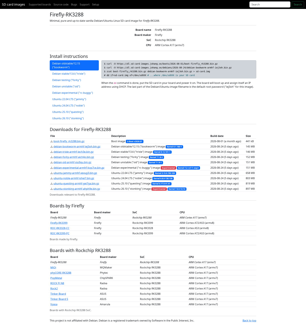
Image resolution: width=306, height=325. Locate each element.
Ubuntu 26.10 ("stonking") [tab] (68, 118)
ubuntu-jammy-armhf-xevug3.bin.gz (75, 173)
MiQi (53, 267)
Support (85, 4)
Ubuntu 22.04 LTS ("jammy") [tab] (69, 99)
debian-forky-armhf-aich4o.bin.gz (74, 157)
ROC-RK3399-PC (59, 233)
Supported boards (40, 4)
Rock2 (54, 288)
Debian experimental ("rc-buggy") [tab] (72, 93)
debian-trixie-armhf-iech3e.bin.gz (74, 151)
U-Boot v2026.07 (134, 141)
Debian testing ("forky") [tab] (66, 80)
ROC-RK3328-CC (59, 228)
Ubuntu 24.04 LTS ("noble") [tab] (68, 105)
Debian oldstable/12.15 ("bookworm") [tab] (66, 65)
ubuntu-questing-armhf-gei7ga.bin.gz (76, 183)
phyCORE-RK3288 (60, 272)
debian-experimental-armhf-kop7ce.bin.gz (79, 167)
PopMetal (56, 278)
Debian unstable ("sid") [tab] (66, 86)
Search (298, 4)
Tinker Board (58, 294)
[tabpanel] (178, 74)
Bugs (74, 4)
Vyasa (53, 304)
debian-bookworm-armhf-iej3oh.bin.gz (77, 146)
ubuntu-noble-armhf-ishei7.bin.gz (74, 178)
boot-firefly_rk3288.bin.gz (69, 141)
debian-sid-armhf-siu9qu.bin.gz (72, 162)
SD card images (13, 4)
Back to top (249, 320)
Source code (61, 4)
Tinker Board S (59, 299)
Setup (95, 4)
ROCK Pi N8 (57, 283)
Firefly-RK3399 (58, 223)
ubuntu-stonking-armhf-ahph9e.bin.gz (77, 188)
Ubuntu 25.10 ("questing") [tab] (68, 112)
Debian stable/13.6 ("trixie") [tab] (68, 73)
